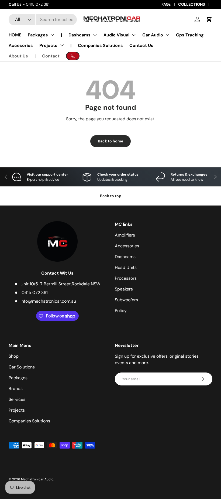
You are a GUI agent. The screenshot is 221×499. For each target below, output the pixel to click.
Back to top (110, 195)
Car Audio (152, 35)
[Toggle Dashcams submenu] (95, 35)
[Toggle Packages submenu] (52, 35)
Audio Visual (116, 35)
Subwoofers (126, 300)
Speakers (124, 289)
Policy (121, 310)
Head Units (126, 267)
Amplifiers (125, 235)
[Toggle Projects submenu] (61, 45)
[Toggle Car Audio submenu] (167, 35)
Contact (51, 56)
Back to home (110, 141)
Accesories (21, 45)
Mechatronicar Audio (37, 479)
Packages (38, 35)
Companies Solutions (100, 45)
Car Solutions (22, 367)
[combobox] (43, 19)
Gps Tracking (190, 35)
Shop (14, 356)
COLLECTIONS (191, 4)
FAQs (166, 4)
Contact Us (141, 45)
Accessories (127, 246)
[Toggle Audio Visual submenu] (133, 35)
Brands (16, 388)
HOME (15, 35)
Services (17, 399)
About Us (18, 56)
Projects (48, 45)
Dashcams (79, 35)
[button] (209, 19)
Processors (126, 278)
